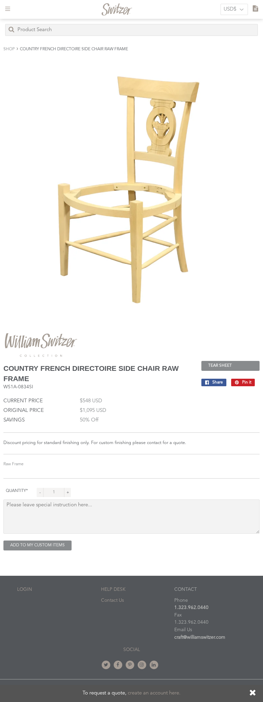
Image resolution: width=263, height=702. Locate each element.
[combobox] (131, 30)
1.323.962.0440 (191, 608)
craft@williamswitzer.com (199, 637)
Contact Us (112, 600)
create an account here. (154, 693)
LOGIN (24, 589)
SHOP (9, 49)
